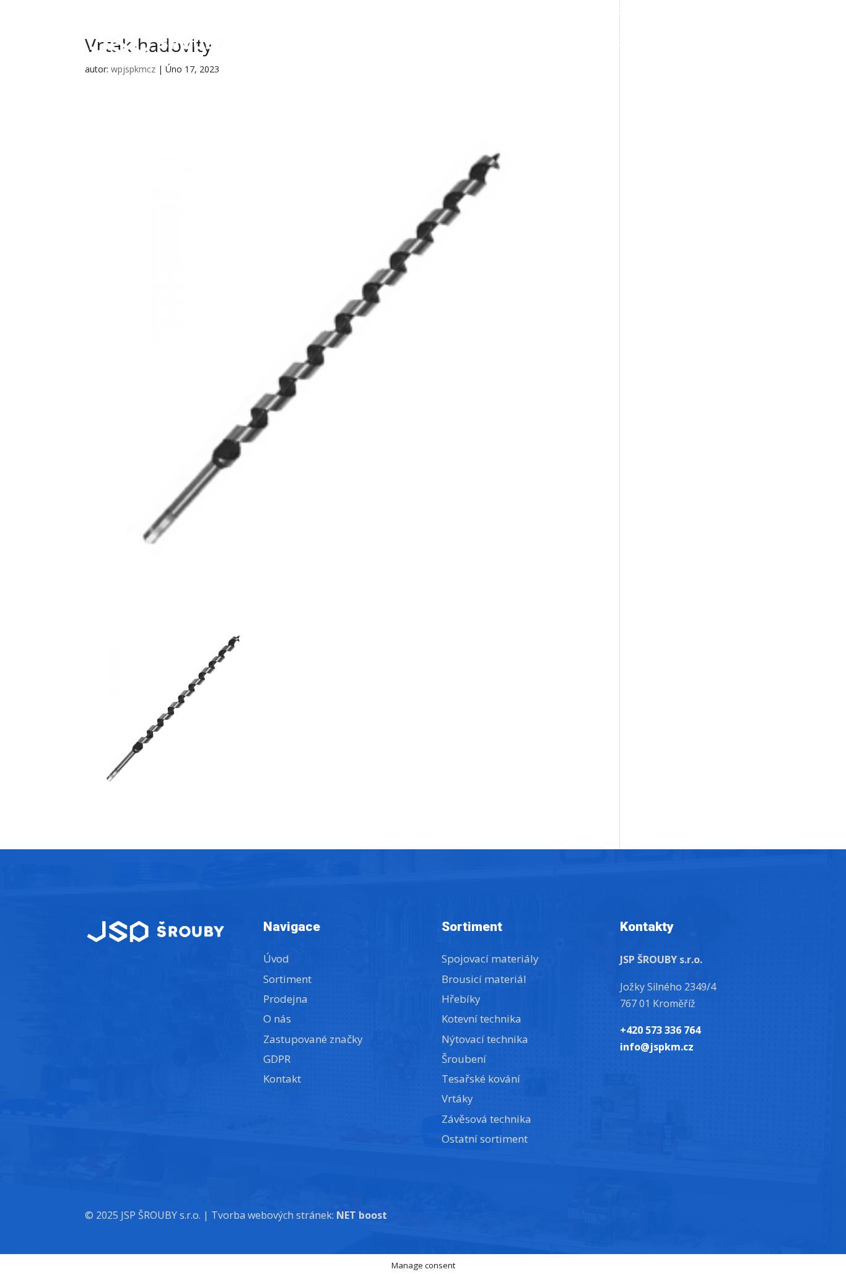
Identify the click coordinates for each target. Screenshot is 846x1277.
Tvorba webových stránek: (299, 1215)
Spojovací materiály (490, 958)
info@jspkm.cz (628, 12)
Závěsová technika (486, 1119)
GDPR (276, 1059)
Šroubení (464, 1059)
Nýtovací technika (485, 1039)
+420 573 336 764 (548, 12)
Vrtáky (457, 1098)
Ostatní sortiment (485, 1139)
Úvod (479, 45)
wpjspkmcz (133, 69)
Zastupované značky (716, 12)
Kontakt (736, 45)
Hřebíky (461, 999)
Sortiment (539, 45)
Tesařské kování (481, 1078)
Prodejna (622, 45)
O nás (680, 45)
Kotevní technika (481, 1018)
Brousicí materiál (484, 979)
